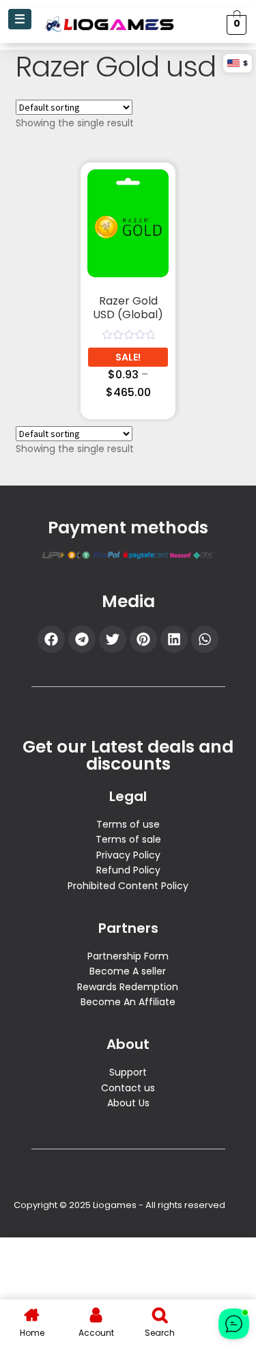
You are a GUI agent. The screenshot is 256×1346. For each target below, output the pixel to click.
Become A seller (127, 971)
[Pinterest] (143, 639)
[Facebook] (51, 639)
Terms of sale (128, 839)
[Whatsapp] (204, 639)
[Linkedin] (174, 639)
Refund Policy (128, 870)
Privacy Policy (128, 855)
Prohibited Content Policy (128, 886)
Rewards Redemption (127, 987)
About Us (128, 1103)
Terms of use (128, 824)
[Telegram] (82, 639)
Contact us (128, 1088)
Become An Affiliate (128, 1002)
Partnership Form (128, 956)
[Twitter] (112, 639)
